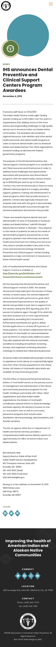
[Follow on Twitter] (18, 575)
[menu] (51, 4)
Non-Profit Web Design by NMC (28, 639)
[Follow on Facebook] (24, 575)
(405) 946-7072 (31, 602)
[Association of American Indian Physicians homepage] (6, 6)
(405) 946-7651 (30, 606)
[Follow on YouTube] (37, 575)
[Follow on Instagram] (31, 575)
